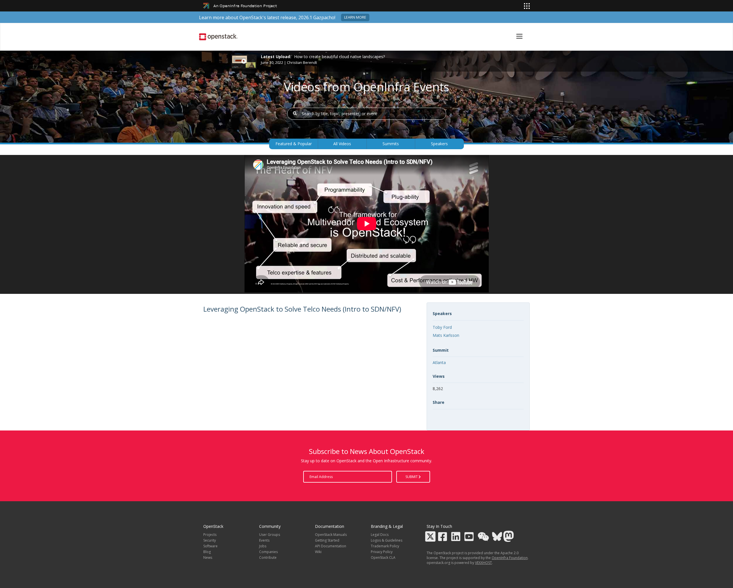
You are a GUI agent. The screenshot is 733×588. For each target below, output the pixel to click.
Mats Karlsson (446, 335)
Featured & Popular (293, 143)
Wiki (318, 551)
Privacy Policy (382, 551)
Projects (209, 534)
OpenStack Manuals (331, 534)
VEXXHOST (483, 562)
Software (210, 546)
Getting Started (327, 540)
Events (264, 540)
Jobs (262, 546)
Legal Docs (380, 534)
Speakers (439, 143)
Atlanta (439, 362)
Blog (207, 551)
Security (209, 540)
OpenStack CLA (383, 557)
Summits (391, 143)
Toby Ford (442, 327)
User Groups (269, 534)
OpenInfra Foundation (510, 557)
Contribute (268, 557)
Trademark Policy (385, 546)
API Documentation (330, 546)
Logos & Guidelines (386, 540)
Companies (268, 551)
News (207, 557)
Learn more (355, 17)
